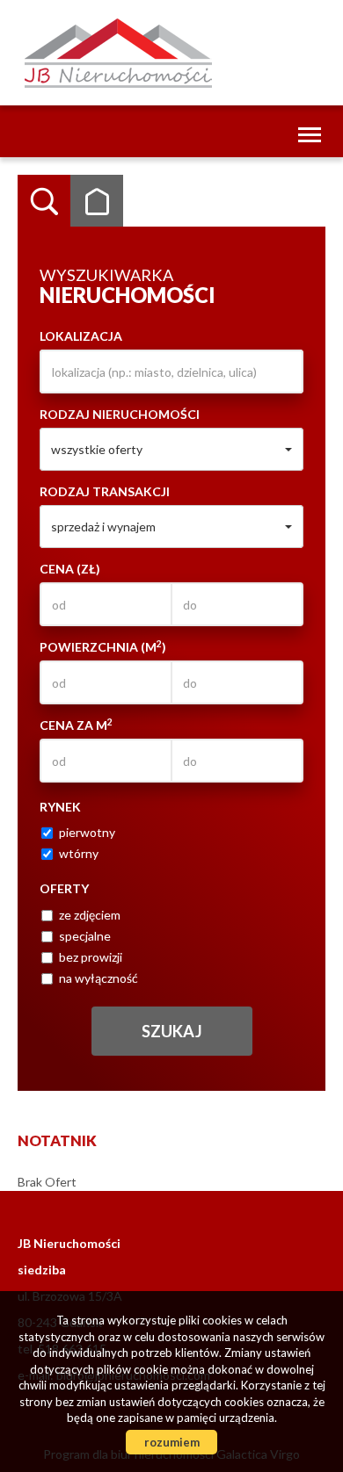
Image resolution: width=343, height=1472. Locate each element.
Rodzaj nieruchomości (120, 414)
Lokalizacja (81, 335)
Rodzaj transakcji (105, 491)
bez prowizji (90, 956)
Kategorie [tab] (96, 201)
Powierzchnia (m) (103, 646)
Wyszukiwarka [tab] (44, 201)
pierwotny (87, 832)
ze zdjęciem (89, 914)
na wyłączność (98, 978)
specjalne (85, 935)
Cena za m (76, 724)
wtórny (79, 853)
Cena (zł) (70, 568)
